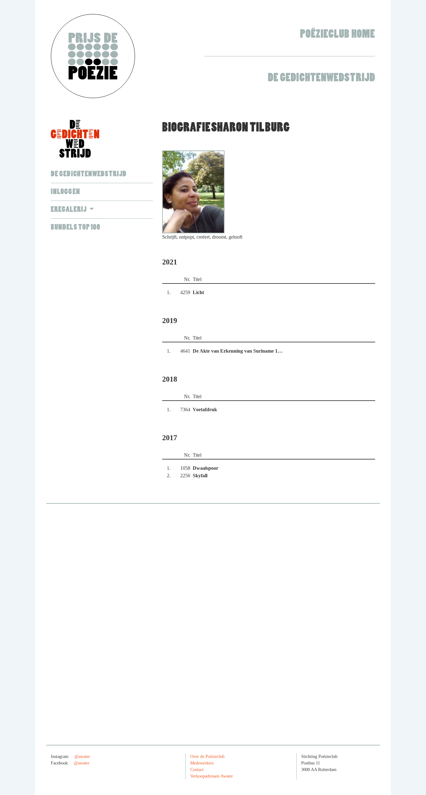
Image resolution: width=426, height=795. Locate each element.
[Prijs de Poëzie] (93, 56)
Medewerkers (202, 763)
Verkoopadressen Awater (211, 776)
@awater (82, 756)
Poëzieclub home (337, 34)
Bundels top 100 (76, 227)
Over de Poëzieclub (207, 756)
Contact (197, 769)
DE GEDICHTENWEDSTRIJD (89, 174)
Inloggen (65, 191)
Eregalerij (69, 209)
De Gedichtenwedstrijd (321, 77)
